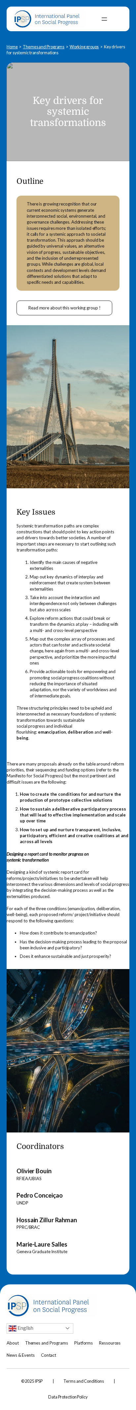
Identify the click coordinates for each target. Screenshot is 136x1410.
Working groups (84, 46)
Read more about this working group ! (64, 307)
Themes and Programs (43, 46)
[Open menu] (104, 19)
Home (12, 46)
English (25, 1328)
